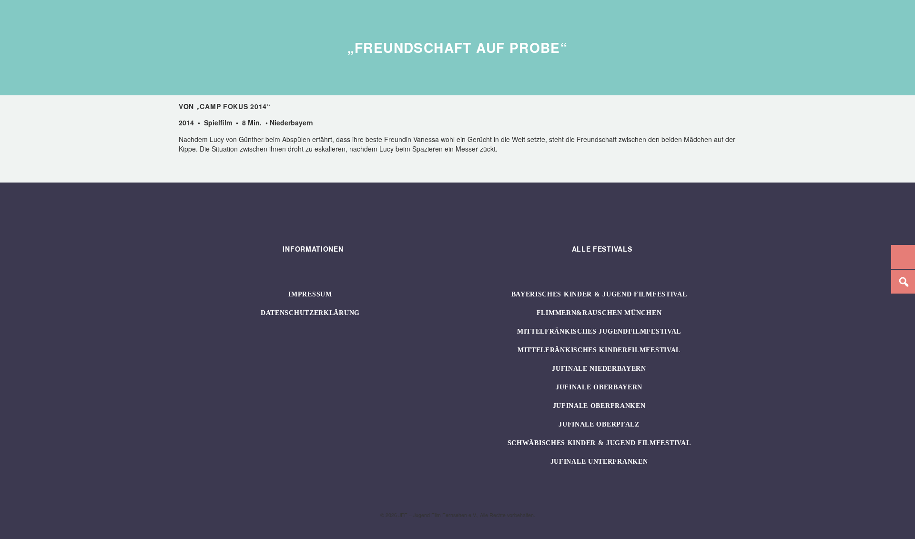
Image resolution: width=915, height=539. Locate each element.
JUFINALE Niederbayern (599, 368)
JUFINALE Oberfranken (599, 405)
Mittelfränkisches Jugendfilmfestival (599, 331)
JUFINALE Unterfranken (599, 461)
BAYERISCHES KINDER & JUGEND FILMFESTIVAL (599, 294)
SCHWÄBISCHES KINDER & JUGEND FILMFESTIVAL (599, 443)
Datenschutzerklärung (310, 312)
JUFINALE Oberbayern (599, 387)
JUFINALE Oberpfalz (599, 424)
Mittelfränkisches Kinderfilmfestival (599, 350)
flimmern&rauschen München (599, 312)
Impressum (310, 294)
